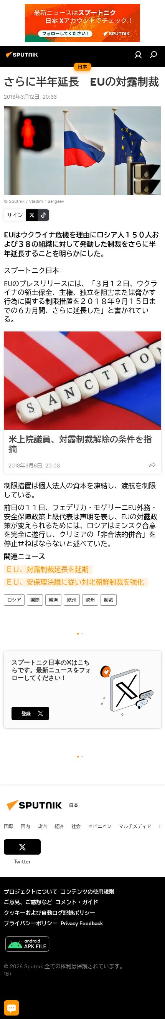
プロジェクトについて (31, 891)
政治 (42, 826)
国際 (35, 600)
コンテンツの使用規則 (87, 891)
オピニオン (99, 826)
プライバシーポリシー (31, 923)
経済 (53, 600)
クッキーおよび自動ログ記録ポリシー (49, 913)
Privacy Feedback (82, 923)
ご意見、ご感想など (28, 902)
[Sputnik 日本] (23, 57)
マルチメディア (135, 826)
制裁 (108, 600)
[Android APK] (27, 945)
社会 (76, 826)
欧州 (71, 600)
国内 (25, 826)
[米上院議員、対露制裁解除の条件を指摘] (82, 380)
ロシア (14, 600)
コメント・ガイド (76, 902)
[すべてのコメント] (11, 1008)
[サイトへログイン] (138, 54)
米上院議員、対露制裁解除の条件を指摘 (80, 444)
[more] (152, 464)
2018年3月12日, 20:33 (30, 96)
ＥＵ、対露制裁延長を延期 (48, 569)
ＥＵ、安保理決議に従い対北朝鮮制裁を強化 (76, 582)
